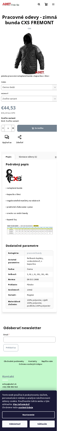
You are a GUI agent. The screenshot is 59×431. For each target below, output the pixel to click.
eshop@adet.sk (9, 384)
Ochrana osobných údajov (30, 364)
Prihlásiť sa (11, 347)
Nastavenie (28, 414)
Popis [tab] (8, 156)
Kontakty (32, 361)
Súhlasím (42, 424)
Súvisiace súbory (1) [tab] (28, 156)
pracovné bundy (34, 253)
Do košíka (39, 128)
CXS (29, 28)
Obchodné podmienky (14, 361)
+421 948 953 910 (10, 387)
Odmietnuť (14, 424)
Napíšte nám (47, 361)
